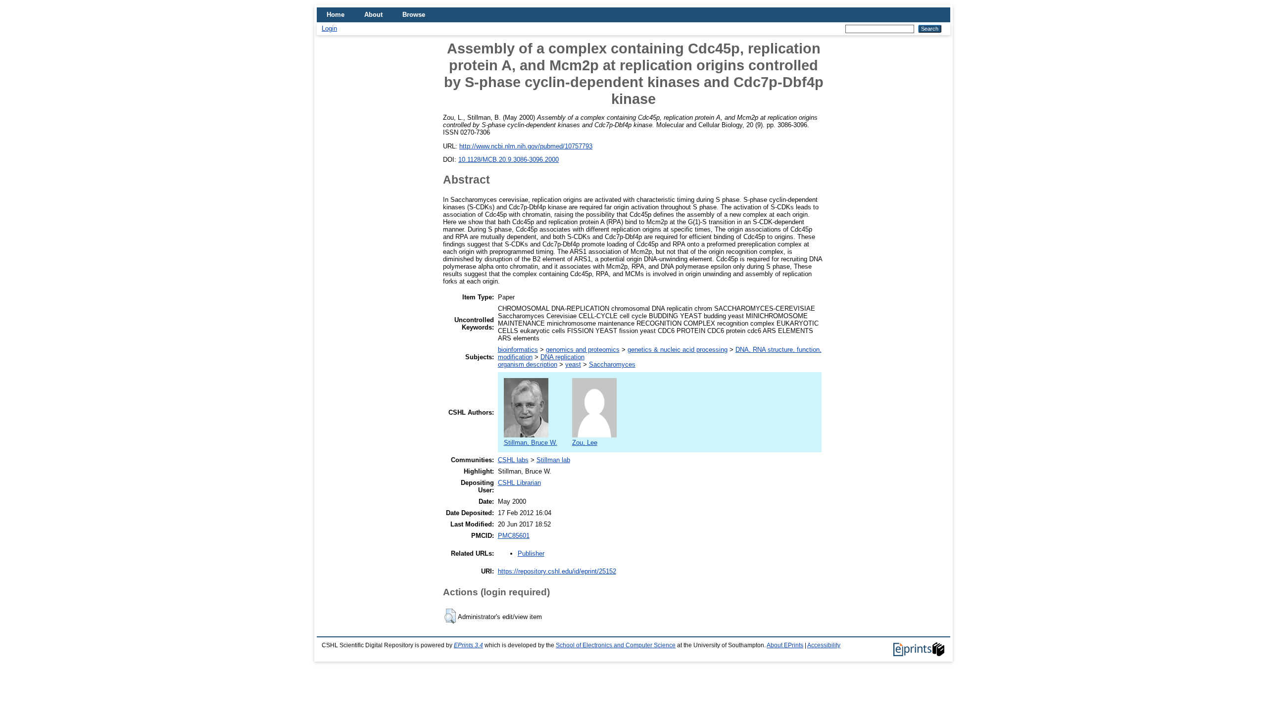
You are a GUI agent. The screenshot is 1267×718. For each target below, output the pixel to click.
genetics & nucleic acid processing (678, 349)
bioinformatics (518, 349)
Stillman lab (553, 460)
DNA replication (562, 357)
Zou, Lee (584, 442)
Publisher (531, 553)
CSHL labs (513, 460)
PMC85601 (514, 535)
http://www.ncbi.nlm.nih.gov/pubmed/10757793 (525, 146)
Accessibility (823, 645)
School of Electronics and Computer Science (616, 645)
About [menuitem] (373, 14)
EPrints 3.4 (468, 645)
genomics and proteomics (583, 349)
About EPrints (785, 645)
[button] (450, 616)
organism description (527, 364)
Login (329, 28)
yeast (573, 364)
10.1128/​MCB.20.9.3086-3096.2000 (508, 159)
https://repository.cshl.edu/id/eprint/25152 (557, 571)
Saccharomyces (612, 364)
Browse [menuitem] (413, 14)
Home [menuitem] (335, 14)
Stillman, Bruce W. (530, 442)
